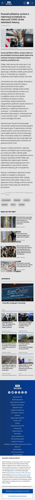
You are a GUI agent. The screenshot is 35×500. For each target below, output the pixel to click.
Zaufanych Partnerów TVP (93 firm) (20, 474)
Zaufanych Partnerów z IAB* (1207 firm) (20, 472)
